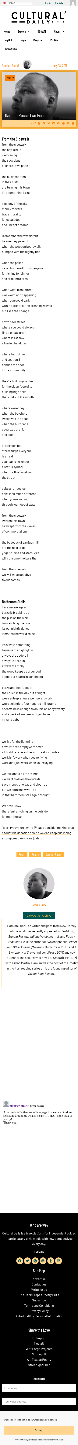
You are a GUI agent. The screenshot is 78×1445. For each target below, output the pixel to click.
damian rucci (53, 854)
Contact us (39, 1284)
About (57, 31)
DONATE (41, 31)
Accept (39, 1430)
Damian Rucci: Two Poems (26, 115)
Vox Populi (39, 1354)
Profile (54, 40)
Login (48, 3)
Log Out (8, 40)
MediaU (39, 1343)
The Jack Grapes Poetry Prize (39, 1295)
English (10, 2)
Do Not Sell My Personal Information (39, 1316)
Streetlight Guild (39, 1365)
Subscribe (39, 1300)
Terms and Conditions (39, 1305)
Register (59, 3)
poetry (35, 854)
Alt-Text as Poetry (39, 1359)
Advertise (39, 1279)
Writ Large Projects (39, 1349)
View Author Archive (39, 915)
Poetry (10, 77)
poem (22, 854)
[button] (44, 123)
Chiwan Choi (10, 49)
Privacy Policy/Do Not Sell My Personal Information (39, 1439)
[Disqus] (39, 1048)
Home (7, 31)
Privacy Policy (39, 1311)
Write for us (39, 1289)
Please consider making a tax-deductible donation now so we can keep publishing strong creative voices (39, 833)
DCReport (39, 1338)
